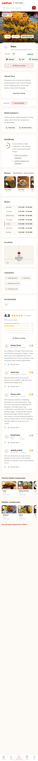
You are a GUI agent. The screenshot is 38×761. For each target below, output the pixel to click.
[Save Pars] (34, 15)
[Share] (25, 15)
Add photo (18, 173)
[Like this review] (5, 364)
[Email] (6, 304)
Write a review (20, 66)
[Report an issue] (29, 15)
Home (5, 15)
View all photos (28, 173)
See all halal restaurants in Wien (14, 524)
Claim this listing (19, 93)
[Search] (34, 8)
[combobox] (18, 8)
